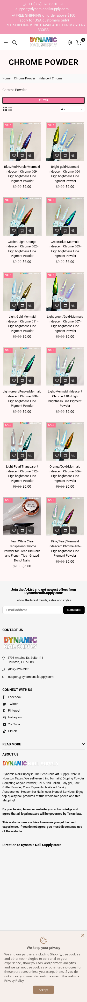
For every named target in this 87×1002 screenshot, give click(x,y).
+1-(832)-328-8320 (42, 4)
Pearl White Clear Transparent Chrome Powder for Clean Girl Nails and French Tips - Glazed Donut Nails (22, 551)
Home (6, 78)
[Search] (14, 42)
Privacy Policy (14, 980)
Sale (8, 125)
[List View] (10, 109)
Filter (43, 100)
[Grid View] (5, 109)
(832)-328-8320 (18, 669)
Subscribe (74, 610)
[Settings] (69, 42)
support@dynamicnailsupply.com (30, 677)
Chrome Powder (24, 78)
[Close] (82, 935)
